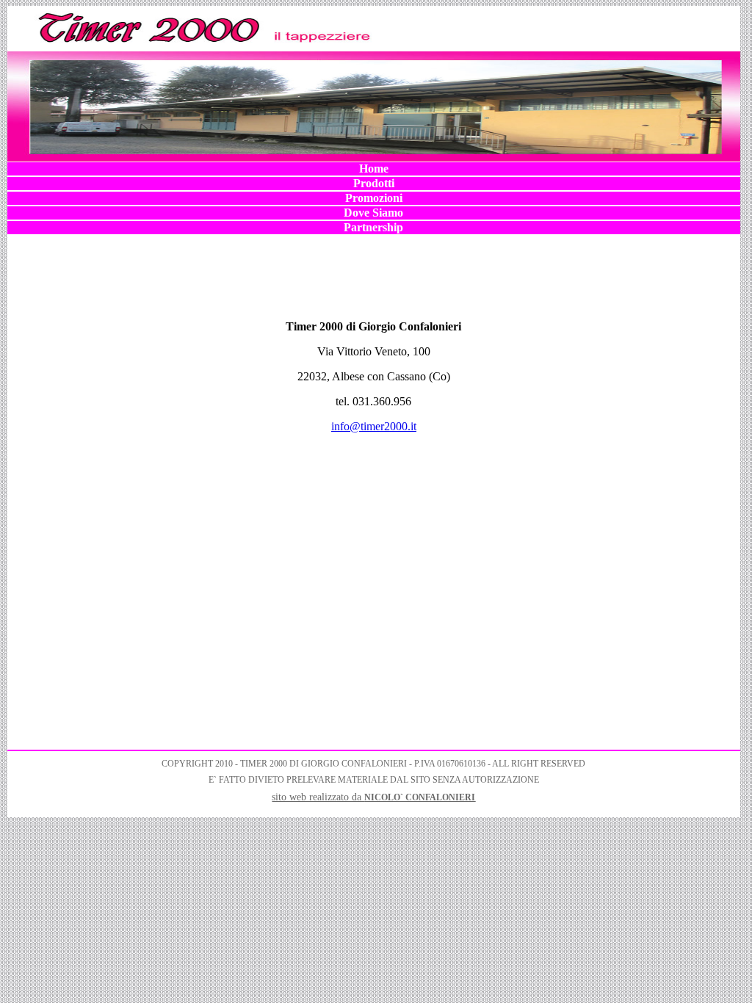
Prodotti (373, 183)
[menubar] (373, 198)
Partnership (373, 227)
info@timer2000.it (373, 426)
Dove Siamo (373, 212)
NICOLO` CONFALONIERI (419, 797)
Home (373, 168)
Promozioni (373, 198)
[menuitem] (373, 168)
